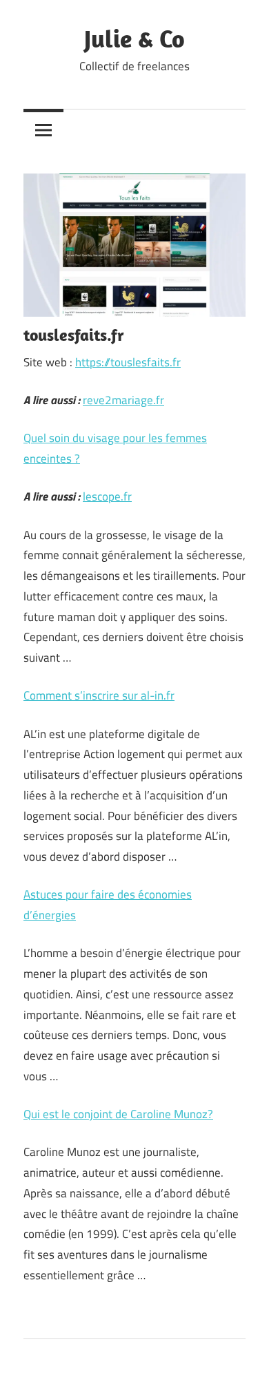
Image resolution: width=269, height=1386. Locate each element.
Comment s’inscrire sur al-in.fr (99, 695)
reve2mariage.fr (123, 400)
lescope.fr (107, 496)
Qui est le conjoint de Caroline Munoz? (118, 1114)
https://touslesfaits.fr (128, 362)
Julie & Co (134, 38)
